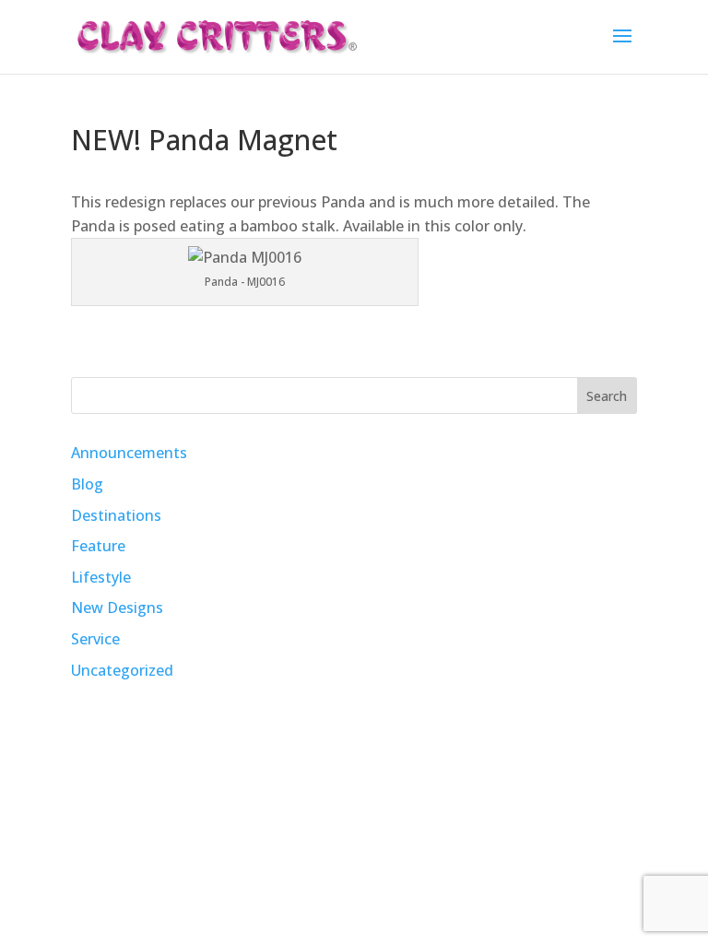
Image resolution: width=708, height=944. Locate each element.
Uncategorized (122, 670)
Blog (87, 484)
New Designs (117, 607)
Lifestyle (101, 577)
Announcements (129, 452)
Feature (98, 546)
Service (95, 639)
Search (606, 396)
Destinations (116, 515)
